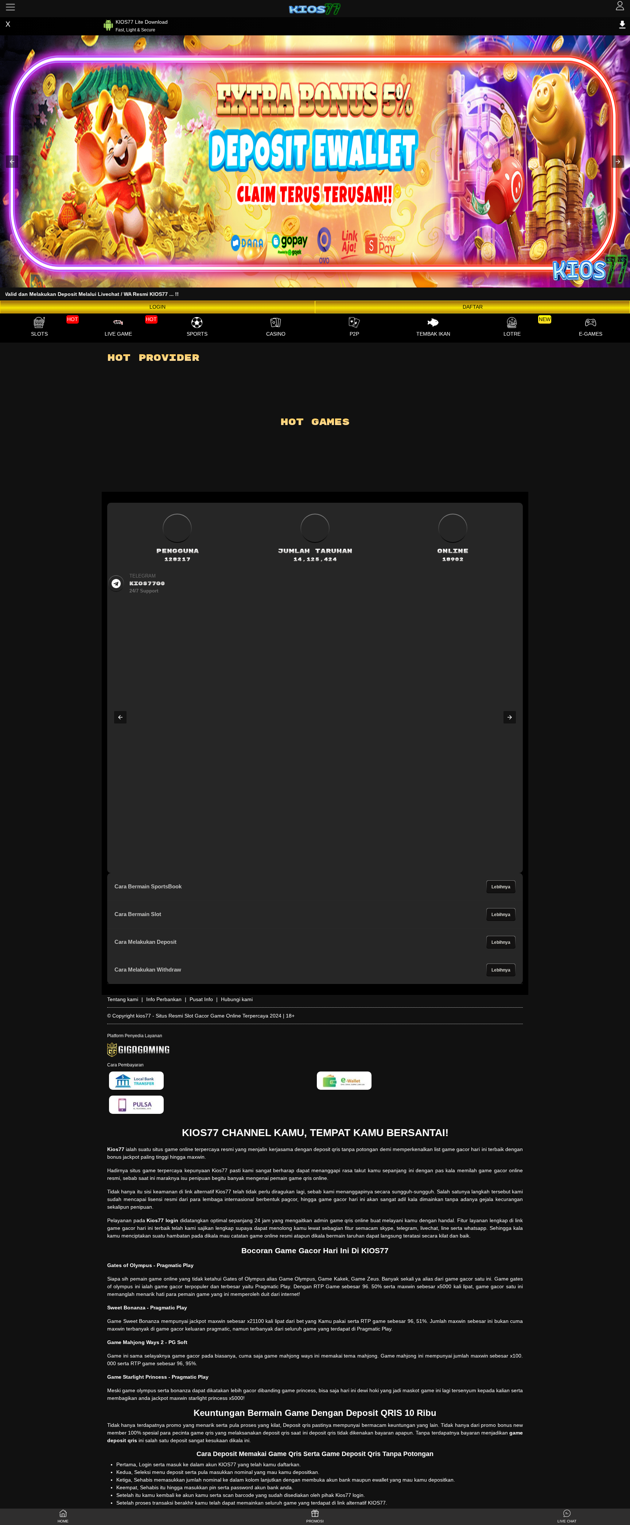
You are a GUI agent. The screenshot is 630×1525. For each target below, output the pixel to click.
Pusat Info (201, 999)
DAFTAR (473, 307)
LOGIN (157, 307)
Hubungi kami (237, 999)
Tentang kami (122, 999)
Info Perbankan (164, 999)
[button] (12, 161)
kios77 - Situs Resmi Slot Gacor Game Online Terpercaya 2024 (208, 1016)
